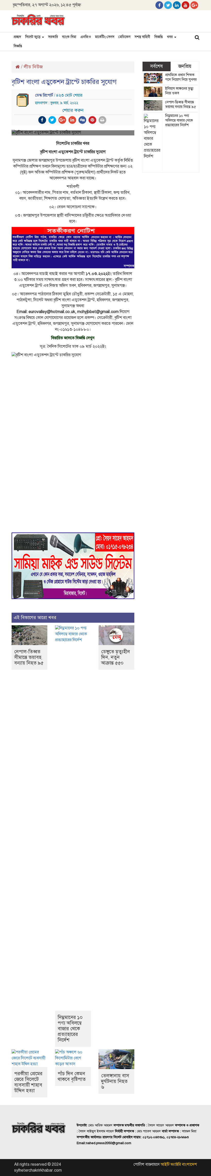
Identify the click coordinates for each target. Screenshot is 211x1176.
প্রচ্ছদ (17, 37)
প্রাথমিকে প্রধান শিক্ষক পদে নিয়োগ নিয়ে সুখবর (181, 77)
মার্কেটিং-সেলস (104, 37)
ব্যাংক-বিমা (69, 37)
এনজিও (85, 37)
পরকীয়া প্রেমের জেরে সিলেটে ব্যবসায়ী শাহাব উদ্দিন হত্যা (28, 1082)
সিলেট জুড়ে (33, 37)
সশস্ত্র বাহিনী (142, 37)
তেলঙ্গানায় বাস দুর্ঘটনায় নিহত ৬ (115, 1081)
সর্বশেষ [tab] (156, 66)
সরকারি (53, 37)
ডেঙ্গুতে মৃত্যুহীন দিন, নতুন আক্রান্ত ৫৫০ (115, 657)
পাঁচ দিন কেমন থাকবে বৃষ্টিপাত (72, 1076)
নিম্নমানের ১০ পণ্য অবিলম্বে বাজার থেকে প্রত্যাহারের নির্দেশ (70, 1028)
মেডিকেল (124, 37)
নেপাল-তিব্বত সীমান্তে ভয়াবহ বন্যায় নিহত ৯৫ (28, 657)
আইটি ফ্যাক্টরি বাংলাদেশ (179, 1164)
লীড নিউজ (33, 67)
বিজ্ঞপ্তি (158, 37)
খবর (170, 37)
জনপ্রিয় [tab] (184, 66)
